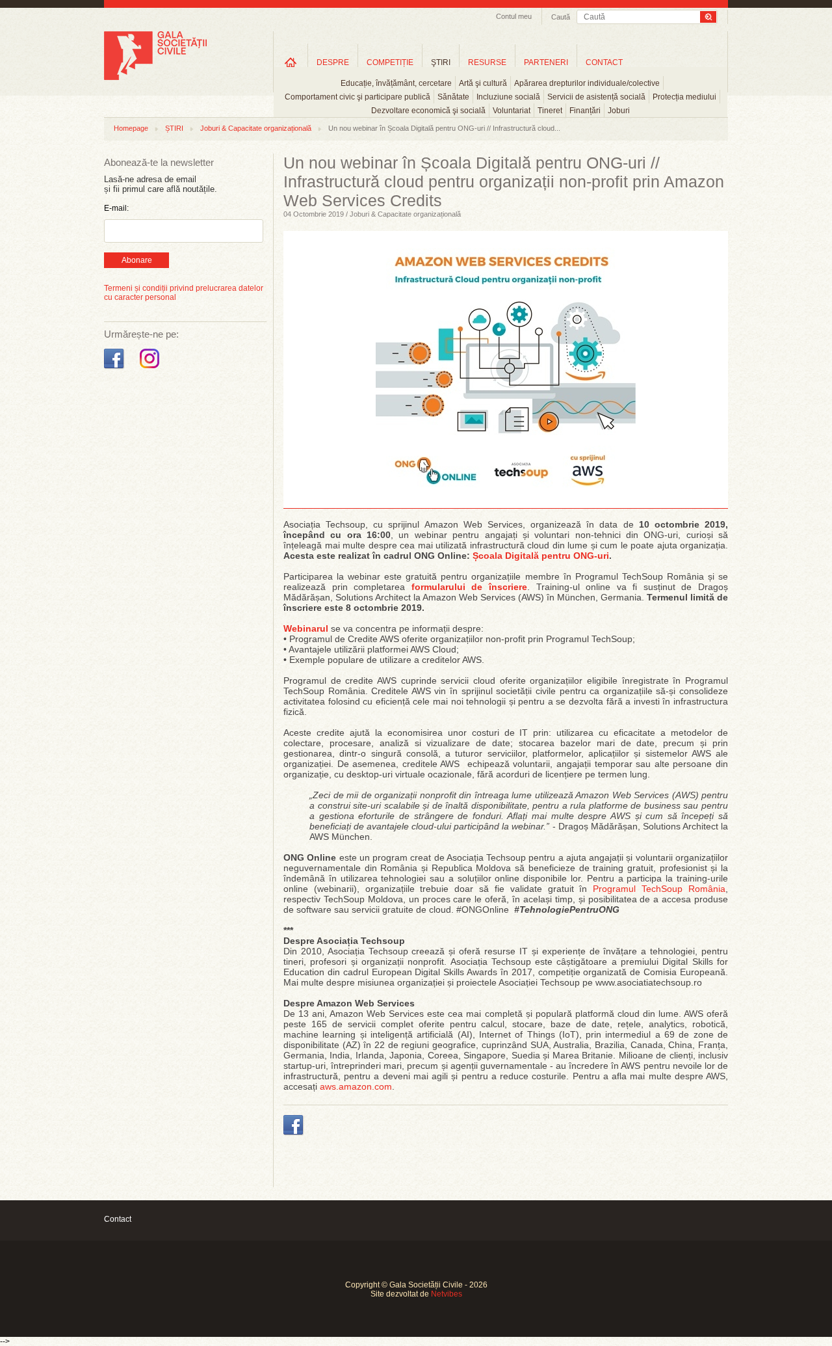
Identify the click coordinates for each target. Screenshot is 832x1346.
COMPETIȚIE (390, 62)
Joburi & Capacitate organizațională (255, 128)
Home (290, 62)
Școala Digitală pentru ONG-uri (541, 555)
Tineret (550, 110)
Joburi (619, 110)
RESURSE (487, 62)
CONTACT (604, 62)
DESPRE (333, 62)
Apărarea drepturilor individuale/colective (587, 83)
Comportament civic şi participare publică (357, 96)
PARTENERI (546, 62)
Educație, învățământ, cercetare (396, 83)
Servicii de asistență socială (596, 96)
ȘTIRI (174, 128)
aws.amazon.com (356, 1086)
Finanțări (585, 110)
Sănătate (453, 96)
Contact (117, 1219)
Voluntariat (511, 110)
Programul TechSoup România (659, 888)
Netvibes (446, 1294)
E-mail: (116, 208)
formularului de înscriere (469, 587)
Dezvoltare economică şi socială (428, 110)
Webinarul (305, 628)
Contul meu (514, 16)
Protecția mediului (684, 96)
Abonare (137, 260)
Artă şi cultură (483, 83)
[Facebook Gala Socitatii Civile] (115, 368)
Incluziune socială (508, 96)
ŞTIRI (440, 62)
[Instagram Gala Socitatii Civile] (151, 368)
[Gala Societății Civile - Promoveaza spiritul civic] (155, 77)
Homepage (131, 128)
